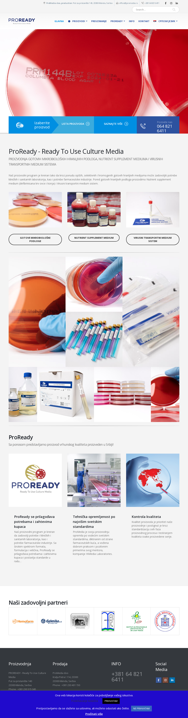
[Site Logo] (22, 21)
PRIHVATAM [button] (111, 701)
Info (132, 21)
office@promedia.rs (128, 3)
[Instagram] (171, 3)
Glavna (59, 21)
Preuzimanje (99, 21)
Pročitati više (94, 714)
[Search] (174, 9)
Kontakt (143, 21)
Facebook (158, 680)
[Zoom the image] (35, 194)
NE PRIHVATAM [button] (141, 708)
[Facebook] (165, 3)
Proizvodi (78, 21)
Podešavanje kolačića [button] (84, 701)
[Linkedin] (176, 3)
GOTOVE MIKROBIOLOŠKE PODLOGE (35, 239)
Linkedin (172, 680)
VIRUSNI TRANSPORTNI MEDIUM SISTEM (153, 239)
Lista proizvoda (73, 123)
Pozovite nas (164, 122)
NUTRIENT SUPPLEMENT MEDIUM (94, 237)
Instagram (165, 680)
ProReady (117, 21)
